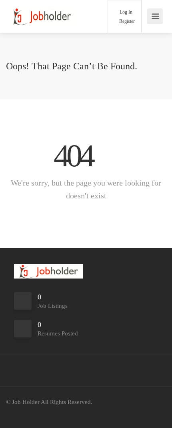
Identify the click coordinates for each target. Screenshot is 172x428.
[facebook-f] (14, 413)
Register (126, 21)
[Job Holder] (42, 15)
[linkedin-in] (27, 413)
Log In (125, 12)
